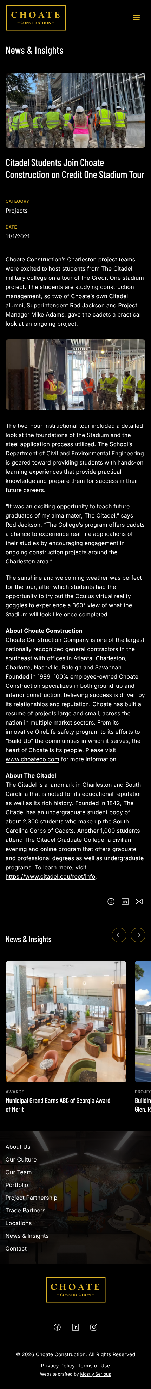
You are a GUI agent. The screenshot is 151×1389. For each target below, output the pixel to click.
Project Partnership (32, 1197)
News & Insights (27, 1235)
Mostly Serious (95, 1374)
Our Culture (21, 1159)
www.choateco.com (32, 759)
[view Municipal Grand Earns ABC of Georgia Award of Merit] (66, 1037)
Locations (19, 1223)
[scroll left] (119, 935)
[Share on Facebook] (111, 901)
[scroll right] (138, 935)
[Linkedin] (75, 1327)
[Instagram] (93, 1327)
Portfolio (17, 1184)
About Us (18, 1146)
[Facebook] (57, 1327)
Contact (16, 1248)
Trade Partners (26, 1210)
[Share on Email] (139, 901)
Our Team (19, 1172)
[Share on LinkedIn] (125, 901)
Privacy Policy (58, 1366)
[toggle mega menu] (136, 17)
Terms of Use (94, 1366)
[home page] (36, 17)
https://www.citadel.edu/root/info (50, 876)
